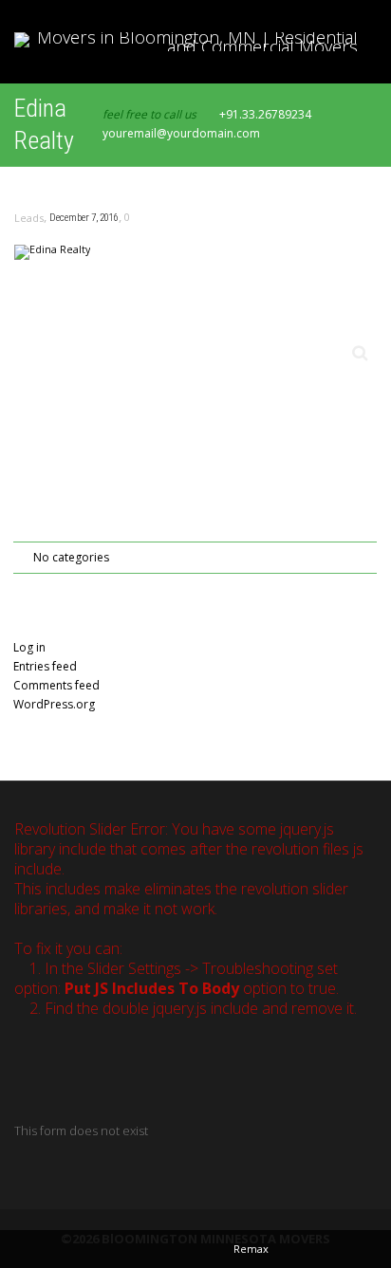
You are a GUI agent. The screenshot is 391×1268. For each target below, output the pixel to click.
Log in (29, 647)
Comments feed (56, 685)
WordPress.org (54, 704)
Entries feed (45, 666)
